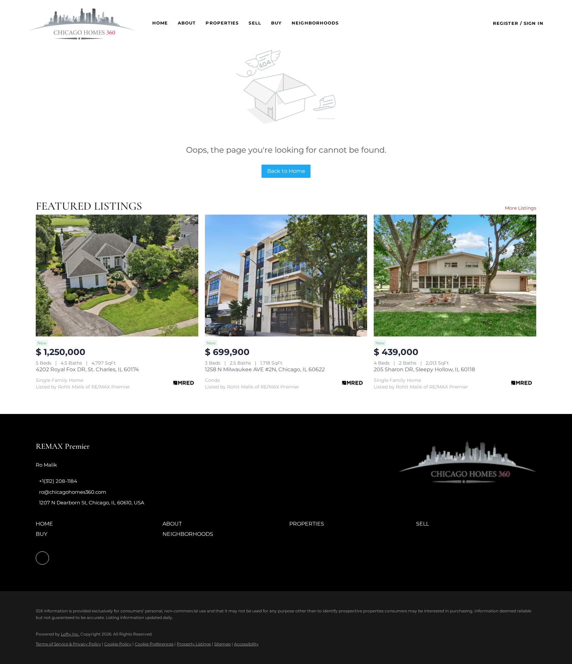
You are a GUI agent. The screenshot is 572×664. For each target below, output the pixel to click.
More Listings (520, 208)
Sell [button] (255, 23)
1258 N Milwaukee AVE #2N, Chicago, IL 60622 (265, 369)
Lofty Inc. (70, 634)
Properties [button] (222, 23)
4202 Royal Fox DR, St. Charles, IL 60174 (87, 369)
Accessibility (246, 643)
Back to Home (286, 171)
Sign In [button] (534, 23)
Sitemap (222, 643)
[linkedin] (42, 558)
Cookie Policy (117, 643)
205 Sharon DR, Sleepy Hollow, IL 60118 (424, 369)
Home (160, 23)
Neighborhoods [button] (315, 23)
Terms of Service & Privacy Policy (68, 643)
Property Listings (194, 643)
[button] (81, 23)
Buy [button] (276, 23)
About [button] (187, 23)
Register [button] (505, 23)
